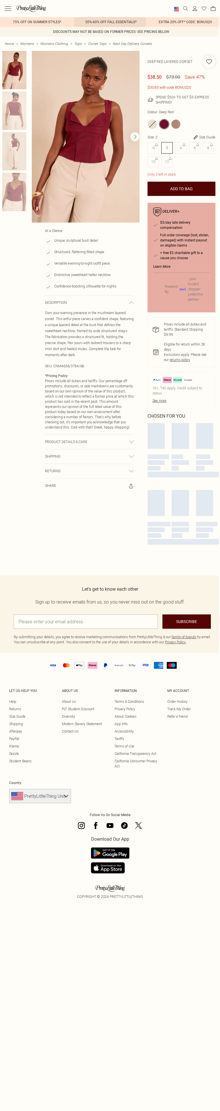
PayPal (14, 739)
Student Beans (20, 761)
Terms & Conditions (129, 701)
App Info (121, 724)
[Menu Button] (8, 8)
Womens (27, 43)
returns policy (180, 360)
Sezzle (14, 753)
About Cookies (125, 716)
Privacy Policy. (175, 642)
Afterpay (15, 731)
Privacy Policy (125, 709)
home (9, 43)
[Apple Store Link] (110, 868)
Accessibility (124, 731)
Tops (78, 43)
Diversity (68, 716)
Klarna (14, 746)
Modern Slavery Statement (82, 724)
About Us (69, 701)
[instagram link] (81, 825)
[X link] (138, 825)
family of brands (184, 637)
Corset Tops (97, 43)
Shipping (16, 724)
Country (15, 783)
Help (12, 701)
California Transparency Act (135, 753)
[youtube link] (110, 825)
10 (153, 161)
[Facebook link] (95, 825)
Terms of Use (124, 746)
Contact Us (70, 731)
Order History (177, 701)
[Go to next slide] (135, 136)
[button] (176, 9)
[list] (85, 137)
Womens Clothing (54, 43)
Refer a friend (177, 716)
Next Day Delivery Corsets (132, 43)
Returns (15, 709)
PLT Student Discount (78, 709)
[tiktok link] (124, 825)
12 (167, 161)
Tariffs (119, 739)
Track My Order (179, 709)
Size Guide (17, 716)
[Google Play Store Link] (110, 853)
